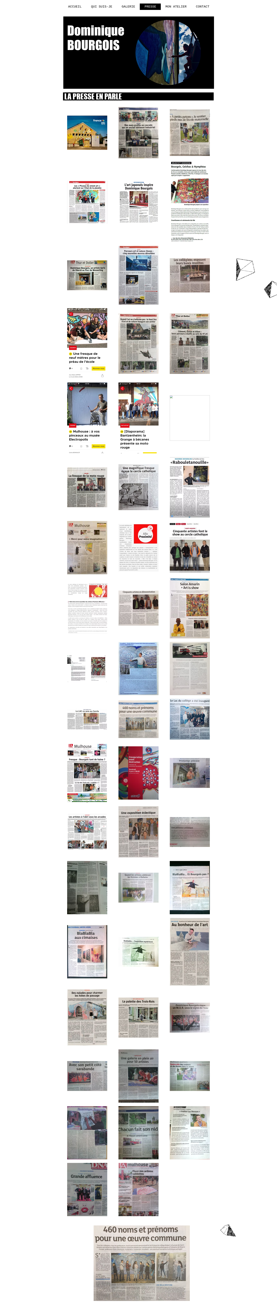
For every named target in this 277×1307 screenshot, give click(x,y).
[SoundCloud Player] (191, 1259)
